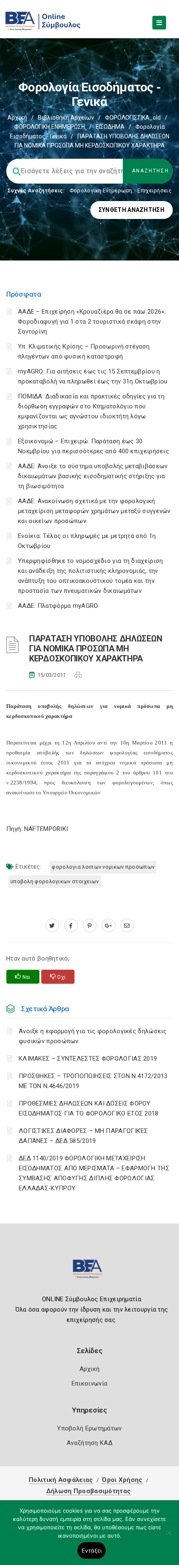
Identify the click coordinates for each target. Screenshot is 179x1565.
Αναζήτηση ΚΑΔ (89, 1443)
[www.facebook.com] (71, 925)
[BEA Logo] (89, 1272)
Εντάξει (92, 1550)
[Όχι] (168, 1536)
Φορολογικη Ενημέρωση (101, 190)
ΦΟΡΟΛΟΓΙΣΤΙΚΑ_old (133, 117)
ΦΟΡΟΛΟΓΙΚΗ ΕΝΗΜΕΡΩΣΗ (49, 126)
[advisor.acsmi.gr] (127, 925)
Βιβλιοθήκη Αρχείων (66, 117)
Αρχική (17, 117)
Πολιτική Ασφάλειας (61, 1480)
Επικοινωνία (89, 1383)
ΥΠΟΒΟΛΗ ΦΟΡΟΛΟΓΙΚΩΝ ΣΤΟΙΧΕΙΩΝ (54, 881)
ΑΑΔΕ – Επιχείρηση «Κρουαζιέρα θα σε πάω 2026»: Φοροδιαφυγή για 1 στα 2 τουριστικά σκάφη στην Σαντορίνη (92, 321)
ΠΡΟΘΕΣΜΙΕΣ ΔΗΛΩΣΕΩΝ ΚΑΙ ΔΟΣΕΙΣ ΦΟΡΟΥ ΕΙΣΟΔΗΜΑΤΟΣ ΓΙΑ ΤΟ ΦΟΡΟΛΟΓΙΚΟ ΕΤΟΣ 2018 (89, 1108)
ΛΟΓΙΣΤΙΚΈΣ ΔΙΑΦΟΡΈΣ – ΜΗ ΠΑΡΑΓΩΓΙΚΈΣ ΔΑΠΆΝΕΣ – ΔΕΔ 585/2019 (83, 1136)
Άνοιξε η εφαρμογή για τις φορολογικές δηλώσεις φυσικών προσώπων (93, 1036)
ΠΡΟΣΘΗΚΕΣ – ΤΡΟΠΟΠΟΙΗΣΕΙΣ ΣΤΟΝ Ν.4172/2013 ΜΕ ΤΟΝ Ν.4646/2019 (93, 1081)
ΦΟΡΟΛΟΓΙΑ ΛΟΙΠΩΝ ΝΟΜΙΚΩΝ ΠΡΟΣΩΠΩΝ (103, 867)
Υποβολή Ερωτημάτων (89, 1428)
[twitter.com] (52, 925)
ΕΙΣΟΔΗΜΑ (110, 126)
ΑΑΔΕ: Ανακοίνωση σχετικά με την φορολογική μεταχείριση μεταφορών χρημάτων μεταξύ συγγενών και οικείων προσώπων (94, 511)
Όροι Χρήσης (122, 1480)
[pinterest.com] (89, 925)
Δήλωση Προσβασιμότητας (88, 1491)
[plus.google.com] (108, 925)
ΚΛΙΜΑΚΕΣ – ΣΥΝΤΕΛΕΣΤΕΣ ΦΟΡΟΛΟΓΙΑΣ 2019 (88, 1058)
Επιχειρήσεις (154, 190)
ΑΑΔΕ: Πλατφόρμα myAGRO (58, 605)
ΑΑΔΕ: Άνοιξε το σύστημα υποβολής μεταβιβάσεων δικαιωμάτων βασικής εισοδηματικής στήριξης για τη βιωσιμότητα (93, 476)
